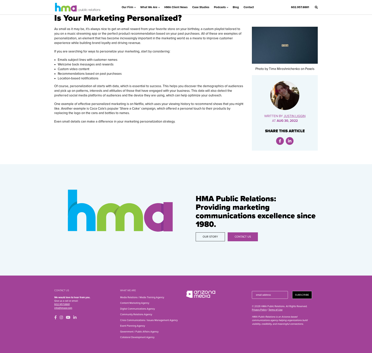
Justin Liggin (295, 116)
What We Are (148, 7)
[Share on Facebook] (280, 141)
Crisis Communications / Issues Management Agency (149, 320)
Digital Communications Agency (137, 308)
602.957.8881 (300, 7)
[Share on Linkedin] (290, 141)
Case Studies (200, 7)
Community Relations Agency (136, 314)
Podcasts (220, 7)
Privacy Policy (259, 309)
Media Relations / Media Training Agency (142, 297)
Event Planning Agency (132, 325)
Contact (249, 7)
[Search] (316, 7)
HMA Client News (176, 7)
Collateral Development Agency (137, 337)
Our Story (210, 236)
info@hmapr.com (63, 308)
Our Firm (127, 7)
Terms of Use (275, 309)
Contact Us (243, 236)
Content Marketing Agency (134, 303)
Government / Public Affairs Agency (139, 331)
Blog (236, 7)
